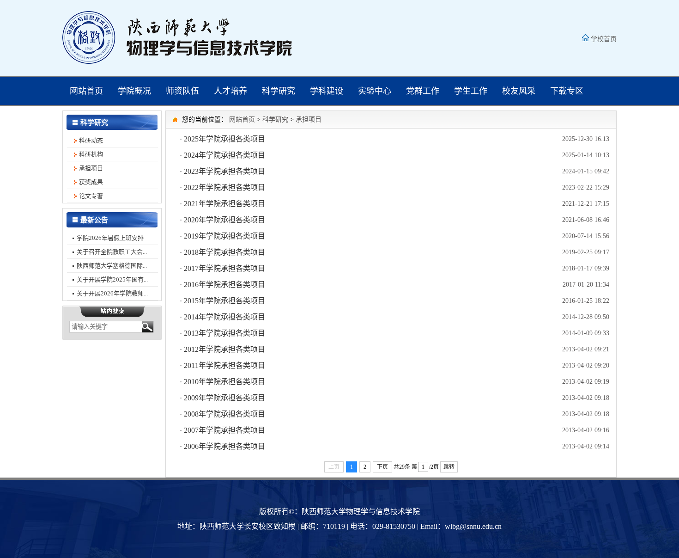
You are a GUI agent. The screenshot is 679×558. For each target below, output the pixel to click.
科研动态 (91, 140)
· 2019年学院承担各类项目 (222, 236)
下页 (382, 467)
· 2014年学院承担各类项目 (222, 317)
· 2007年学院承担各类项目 (222, 430)
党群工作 (422, 91)
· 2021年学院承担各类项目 (222, 204)
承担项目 (91, 168)
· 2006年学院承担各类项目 (222, 446)
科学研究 (278, 91)
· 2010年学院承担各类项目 (222, 382)
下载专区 (566, 91)
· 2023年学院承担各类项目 (222, 171)
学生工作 (470, 91)
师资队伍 (182, 91)
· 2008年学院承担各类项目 (222, 414)
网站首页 (86, 91)
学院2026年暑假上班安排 (110, 237)
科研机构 (91, 154)
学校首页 (604, 39)
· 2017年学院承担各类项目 (222, 268)
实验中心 (374, 91)
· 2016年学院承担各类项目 (222, 284)
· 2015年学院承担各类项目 (222, 301)
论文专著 (91, 195)
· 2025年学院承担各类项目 (222, 139)
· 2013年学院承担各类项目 (222, 333)
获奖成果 (91, 181)
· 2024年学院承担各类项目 (222, 155)
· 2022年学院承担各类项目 (222, 187)
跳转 (449, 467)
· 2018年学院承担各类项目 (222, 252)
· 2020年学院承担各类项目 (222, 220)
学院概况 (134, 91)
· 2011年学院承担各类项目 (222, 365)
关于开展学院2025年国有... (112, 279)
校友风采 (518, 91)
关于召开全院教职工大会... (112, 251)
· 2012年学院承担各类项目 (222, 349)
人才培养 (230, 91)
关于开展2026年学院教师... (112, 293)
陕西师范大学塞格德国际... (112, 265)
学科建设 (326, 91)
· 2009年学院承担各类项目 (222, 398)
